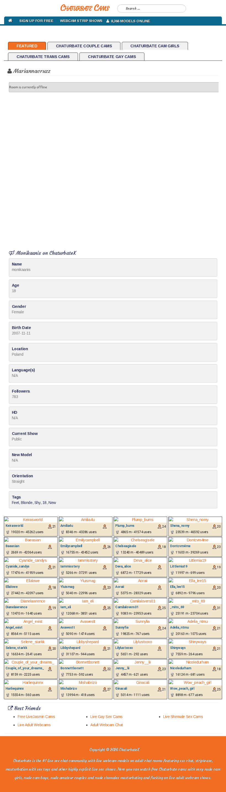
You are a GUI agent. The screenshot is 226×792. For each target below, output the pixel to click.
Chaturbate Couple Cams (84, 46)
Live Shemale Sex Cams (183, 716)
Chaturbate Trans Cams (43, 56)
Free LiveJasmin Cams (36, 716)
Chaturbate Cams (84, 8)
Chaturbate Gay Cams (112, 56)
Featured (27, 46)
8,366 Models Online (129, 21)
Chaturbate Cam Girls (154, 46)
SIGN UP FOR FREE (36, 21)
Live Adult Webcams (34, 725)
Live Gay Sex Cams (106, 716)
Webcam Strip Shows (81, 21)
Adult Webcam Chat (106, 725)
